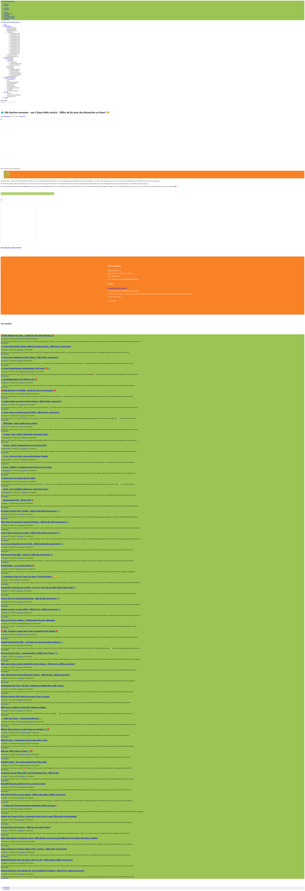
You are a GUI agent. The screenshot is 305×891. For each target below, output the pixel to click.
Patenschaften (10, 67)
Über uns (6, 92)
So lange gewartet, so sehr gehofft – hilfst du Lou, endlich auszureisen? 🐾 (31, 609)
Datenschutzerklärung (9, 16)
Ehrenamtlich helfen (12, 76)
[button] (6, 172)
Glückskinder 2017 (15, 46)
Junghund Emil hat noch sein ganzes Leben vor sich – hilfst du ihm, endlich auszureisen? (37, 860)
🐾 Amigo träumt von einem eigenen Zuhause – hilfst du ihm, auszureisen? (31, 401)
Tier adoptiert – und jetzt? (13, 87)
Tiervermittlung (8, 26)
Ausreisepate (22, 116)
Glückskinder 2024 (15, 36)
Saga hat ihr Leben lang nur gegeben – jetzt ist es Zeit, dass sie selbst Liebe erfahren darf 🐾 (38, 587)
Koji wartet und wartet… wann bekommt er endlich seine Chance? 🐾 (29, 653)
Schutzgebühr (10, 85)
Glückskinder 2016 (15, 47)
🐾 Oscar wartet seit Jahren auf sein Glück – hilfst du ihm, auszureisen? (30, 412)
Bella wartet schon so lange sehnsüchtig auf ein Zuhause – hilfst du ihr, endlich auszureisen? (38, 664)
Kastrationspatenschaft (15, 73)
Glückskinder (10, 32)
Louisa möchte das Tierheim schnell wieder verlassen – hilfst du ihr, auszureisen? (34, 849)
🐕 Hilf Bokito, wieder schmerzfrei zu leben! (19, 423)
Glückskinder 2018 (15, 44)
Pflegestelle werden (12, 30)
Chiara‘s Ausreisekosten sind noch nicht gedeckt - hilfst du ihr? (27, 194)
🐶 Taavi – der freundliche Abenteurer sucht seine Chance (24, 489)
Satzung (6, 12)
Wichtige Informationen (10, 77)
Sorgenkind (21, 338)
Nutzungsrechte (8, 13)
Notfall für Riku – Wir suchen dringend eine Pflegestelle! (24, 762)
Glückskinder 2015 (15, 49)
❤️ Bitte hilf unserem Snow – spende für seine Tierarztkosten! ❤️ (27, 335)
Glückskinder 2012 (15, 53)
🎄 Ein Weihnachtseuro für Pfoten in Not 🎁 (19, 379)
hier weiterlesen (4, 343)
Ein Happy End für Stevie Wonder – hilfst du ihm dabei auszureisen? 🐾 (30, 511)
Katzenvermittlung (11, 29)
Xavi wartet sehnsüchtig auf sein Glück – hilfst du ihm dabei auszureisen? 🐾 (32, 544)
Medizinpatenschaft (15, 69)
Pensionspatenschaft (15, 75)
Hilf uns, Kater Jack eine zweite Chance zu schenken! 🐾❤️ (25, 729)
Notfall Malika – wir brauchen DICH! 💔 (17, 566)
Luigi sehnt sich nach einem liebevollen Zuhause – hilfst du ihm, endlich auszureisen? (35, 675)
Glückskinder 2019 (15, 43)
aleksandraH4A (7, 116)
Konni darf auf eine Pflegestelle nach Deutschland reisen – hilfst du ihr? (30, 773)
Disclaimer (6, 15)
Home (5, 24)
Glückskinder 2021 (15, 40)
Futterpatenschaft (14, 70)
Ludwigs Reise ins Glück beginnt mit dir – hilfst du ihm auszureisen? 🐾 (30, 598)
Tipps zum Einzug (11, 86)
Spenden (26, 338)
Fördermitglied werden (16, 63)
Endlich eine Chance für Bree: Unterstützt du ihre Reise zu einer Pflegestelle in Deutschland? (39, 816)
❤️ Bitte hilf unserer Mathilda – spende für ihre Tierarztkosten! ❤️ (28, 390)
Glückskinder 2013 (15, 52)
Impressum (6, 19)
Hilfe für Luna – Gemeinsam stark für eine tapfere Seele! (24, 740)
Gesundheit (10, 89)
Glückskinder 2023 (15, 37)
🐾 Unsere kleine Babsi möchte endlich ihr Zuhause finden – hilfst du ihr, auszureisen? (36, 346)
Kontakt (6, 97)
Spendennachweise (15, 65)
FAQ (8, 80)
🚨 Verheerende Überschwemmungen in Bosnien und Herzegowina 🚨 (29, 805)
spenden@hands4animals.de (117, 288)
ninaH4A (5, 338)
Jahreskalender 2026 (24, 371)
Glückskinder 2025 (15, 34)
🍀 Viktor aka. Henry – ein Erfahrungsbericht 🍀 (21, 718)
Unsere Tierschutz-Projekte (14, 95)
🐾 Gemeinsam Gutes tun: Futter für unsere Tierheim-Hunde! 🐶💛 (29, 576)
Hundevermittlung (11, 27)
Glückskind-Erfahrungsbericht (24, 623)
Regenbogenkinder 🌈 (12, 56)
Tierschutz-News (11, 96)
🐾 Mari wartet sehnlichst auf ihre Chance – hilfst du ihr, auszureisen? (29, 357)
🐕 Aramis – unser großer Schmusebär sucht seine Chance (24, 434)
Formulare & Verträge (9, 18)
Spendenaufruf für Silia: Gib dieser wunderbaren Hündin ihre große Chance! (32, 686)
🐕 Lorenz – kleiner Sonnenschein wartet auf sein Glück (24, 445)
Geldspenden (10, 60)
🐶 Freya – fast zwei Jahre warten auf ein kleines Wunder (24, 456)
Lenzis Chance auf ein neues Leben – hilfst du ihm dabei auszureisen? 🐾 (30, 533)
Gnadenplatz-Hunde (12, 54)
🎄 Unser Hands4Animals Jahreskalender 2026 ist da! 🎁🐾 (25, 368)
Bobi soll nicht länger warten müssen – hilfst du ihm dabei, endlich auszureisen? (33, 794)
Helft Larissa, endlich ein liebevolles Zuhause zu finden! (23, 707)
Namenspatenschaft (15, 72)
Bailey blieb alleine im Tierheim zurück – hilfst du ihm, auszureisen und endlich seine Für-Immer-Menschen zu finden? (49, 838)
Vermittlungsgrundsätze (13, 82)
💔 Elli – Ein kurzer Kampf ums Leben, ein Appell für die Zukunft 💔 (29, 631)
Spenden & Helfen (8, 57)
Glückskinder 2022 (15, 39)
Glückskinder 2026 (15, 33)
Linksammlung (11, 79)
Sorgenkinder (10, 59)
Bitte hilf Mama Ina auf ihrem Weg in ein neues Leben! (23, 784)
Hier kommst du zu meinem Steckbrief (11, 247)
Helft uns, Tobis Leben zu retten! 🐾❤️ (17, 751)
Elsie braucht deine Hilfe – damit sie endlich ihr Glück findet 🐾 (27, 555)
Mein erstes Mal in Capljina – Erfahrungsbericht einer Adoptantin (28, 620)
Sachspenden (10, 66)
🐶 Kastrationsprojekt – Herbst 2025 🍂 (17, 500)
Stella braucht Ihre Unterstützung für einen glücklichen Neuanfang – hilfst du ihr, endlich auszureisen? (43, 871)
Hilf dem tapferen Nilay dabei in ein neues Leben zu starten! (25, 696)
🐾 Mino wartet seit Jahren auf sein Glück (18, 478)
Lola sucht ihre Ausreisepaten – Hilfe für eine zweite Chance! (26, 827)
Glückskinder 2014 (15, 50)
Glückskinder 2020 (15, 42)
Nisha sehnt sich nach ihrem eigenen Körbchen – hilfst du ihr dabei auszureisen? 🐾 (35, 522)
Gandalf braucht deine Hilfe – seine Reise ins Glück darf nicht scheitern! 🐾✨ (33, 642)
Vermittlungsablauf (11, 83)
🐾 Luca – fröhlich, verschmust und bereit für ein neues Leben (26, 467)
